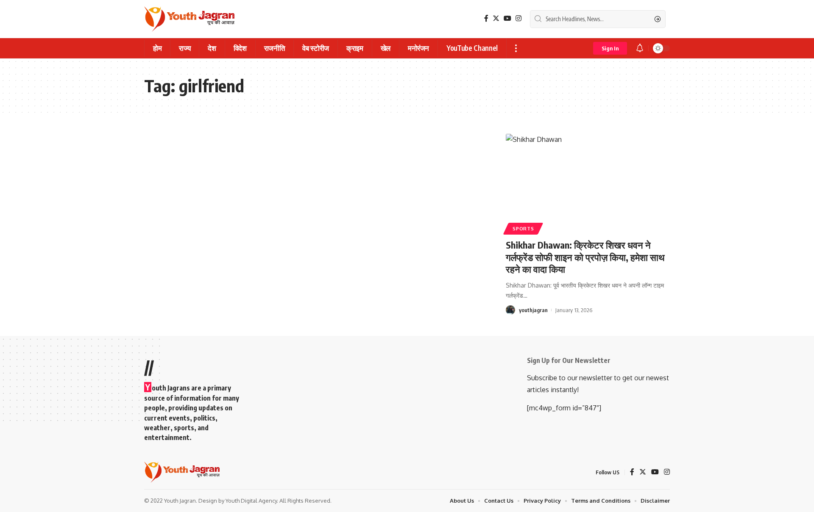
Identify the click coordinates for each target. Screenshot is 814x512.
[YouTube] (507, 18)
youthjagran (533, 310)
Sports (523, 228)
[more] (515, 48)
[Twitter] (496, 18)
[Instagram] (518, 18)
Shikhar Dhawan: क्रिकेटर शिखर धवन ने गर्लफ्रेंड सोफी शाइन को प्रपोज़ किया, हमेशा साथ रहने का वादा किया (585, 257)
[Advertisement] (316, 196)
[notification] (640, 48)
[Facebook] (486, 18)
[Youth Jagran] (189, 19)
